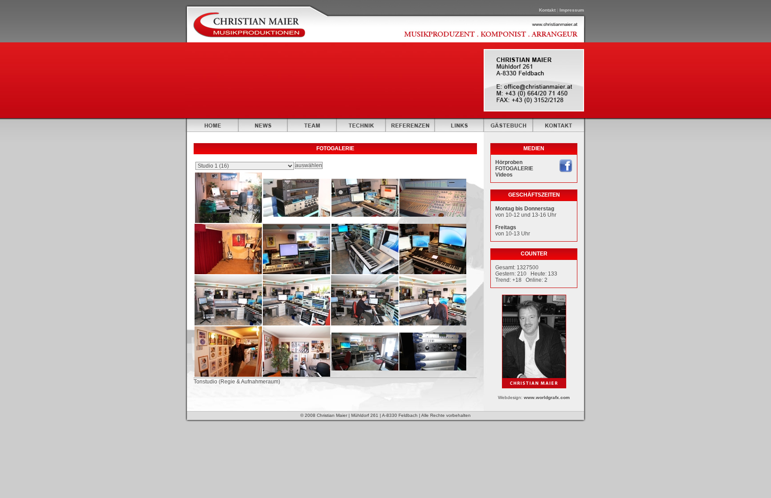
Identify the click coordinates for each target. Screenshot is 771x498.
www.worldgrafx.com (547, 397)
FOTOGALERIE (514, 168)
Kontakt (547, 10)
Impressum (572, 10)
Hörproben (508, 162)
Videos (504, 175)
